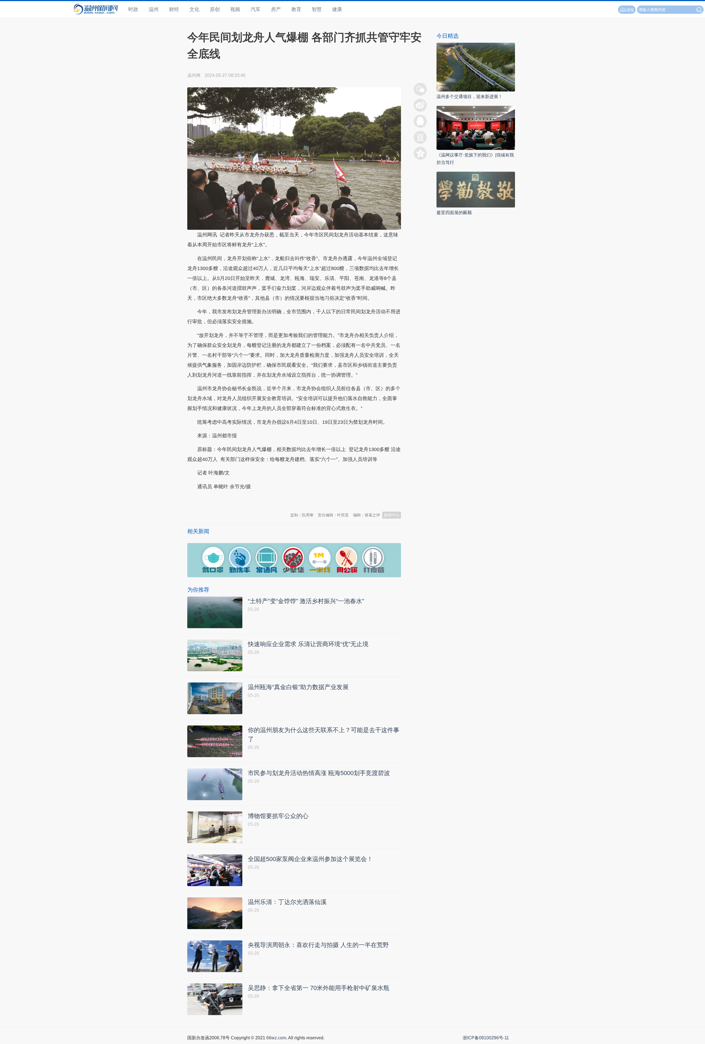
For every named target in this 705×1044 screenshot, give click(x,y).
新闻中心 (391, 515)
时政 (133, 9)
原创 (215, 9)
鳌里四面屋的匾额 (454, 212)
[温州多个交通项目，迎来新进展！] (475, 66)
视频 (235, 9)
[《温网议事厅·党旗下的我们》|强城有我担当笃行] (475, 127)
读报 (630, 10)
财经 (174, 9)
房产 (276, 9)
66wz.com (276, 1037)
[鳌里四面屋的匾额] (475, 189)
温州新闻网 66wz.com (236, 500)
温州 (154, 9)
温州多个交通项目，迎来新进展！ (469, 96)
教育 (296, 9)
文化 (194, 9)
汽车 (256, 9)
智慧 (317, 9)
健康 (337, 9)
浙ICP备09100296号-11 (486, 1037)
